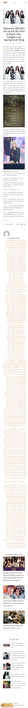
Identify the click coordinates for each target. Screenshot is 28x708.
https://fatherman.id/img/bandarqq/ (16, 318)
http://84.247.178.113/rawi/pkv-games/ (16, 376)
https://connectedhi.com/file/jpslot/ (16, 512)
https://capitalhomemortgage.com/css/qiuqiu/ (16, 369)
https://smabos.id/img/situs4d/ (16, 333)
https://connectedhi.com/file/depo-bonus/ (16, 505)
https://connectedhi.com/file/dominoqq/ (16, 509)
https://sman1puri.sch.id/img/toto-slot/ (16, 291)
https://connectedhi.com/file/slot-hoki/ (16, 527)
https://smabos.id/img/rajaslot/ (16, 354)
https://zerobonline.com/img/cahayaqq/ (16, 302)
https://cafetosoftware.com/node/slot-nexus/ (16, 449)
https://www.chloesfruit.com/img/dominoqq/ (16, 247)
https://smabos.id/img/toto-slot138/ (16, 338)
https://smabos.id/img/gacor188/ (16, 345)
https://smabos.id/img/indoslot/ (16, 347)
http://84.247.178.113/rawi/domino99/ (16, 380)
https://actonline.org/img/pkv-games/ (16, 309)
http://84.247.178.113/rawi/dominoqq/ (16, 374)
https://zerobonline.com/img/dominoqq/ (16, 296)
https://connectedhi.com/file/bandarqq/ (16, 503)
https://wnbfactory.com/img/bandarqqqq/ (16, 240)
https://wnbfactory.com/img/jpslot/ (16, 258)
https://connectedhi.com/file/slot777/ (16, 525)
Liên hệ (22, 705)
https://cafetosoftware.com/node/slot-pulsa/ (16, 489)
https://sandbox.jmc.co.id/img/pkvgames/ (16, 362)
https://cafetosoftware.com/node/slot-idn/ (16, 445)
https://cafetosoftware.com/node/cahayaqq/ (16, 463)
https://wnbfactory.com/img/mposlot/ (16, 260)
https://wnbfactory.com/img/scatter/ (16, 264)
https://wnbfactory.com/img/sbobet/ (16, 262)
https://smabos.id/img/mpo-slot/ (16, 331)
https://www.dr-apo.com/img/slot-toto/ (16, 396)
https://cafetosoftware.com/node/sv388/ (16, 460)
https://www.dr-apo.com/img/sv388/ (16, 398)
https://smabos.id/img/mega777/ (16, 351)
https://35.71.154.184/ (16, 541)
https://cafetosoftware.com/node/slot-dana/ (16, 487)
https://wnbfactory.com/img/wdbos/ (16, 267)
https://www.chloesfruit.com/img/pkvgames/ (16, 249)
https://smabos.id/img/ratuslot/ (16, 356)
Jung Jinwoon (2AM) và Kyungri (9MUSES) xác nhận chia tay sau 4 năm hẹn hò (13, 603)
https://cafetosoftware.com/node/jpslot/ (16, 416)
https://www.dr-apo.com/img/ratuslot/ (16, 403)
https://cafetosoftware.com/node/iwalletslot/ (16, 472)
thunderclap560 (9, 224)
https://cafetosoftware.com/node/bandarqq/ (16, 409)
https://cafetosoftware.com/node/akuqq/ (16, 469)
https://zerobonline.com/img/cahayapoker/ (16, 300)
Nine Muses (6, 220)
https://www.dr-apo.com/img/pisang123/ (16, 400)
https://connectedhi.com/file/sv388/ (16, 536)
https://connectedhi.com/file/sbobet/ (16, 521)
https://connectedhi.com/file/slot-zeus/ (16, 534)
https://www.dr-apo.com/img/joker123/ (16, 383)
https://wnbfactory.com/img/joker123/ (16, 256)
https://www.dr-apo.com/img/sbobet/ (16, 389)
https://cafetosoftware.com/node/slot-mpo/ (16, 447)
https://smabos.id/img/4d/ (16, 324)
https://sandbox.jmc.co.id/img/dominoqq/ (16, 360)
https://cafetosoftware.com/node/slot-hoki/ (16, 423)
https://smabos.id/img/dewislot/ (16, 343)
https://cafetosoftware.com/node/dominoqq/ (16, 412)
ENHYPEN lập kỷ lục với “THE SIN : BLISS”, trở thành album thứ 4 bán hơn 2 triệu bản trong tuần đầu (18, 684)
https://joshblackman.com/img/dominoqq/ (16, 314)
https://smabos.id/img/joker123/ (16, 329)
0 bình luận (19, 43)
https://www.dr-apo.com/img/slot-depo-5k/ (16, 393)
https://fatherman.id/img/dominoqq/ (16, 320)
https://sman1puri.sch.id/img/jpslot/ (16, 285)
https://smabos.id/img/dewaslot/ (16, 342)
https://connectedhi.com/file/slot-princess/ (16, 530)
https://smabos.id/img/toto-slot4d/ (16, 340)
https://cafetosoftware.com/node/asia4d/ (16, 476)
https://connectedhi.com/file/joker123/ (16, 511)
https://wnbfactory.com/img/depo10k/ (16, 253)
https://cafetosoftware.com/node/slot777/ (16, 436)
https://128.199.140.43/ (16, 293)
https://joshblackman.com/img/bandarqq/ (16, 313)
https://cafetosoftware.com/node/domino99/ (16, 411)
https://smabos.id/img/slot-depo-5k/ (16, 334)
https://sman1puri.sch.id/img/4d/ (16, 284)
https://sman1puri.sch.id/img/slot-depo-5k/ (16, 289)
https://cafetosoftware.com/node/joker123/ (16, 414)
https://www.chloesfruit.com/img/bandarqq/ (16, 245)
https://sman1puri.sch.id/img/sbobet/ (16, 287)
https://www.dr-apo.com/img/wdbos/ (16, 407)
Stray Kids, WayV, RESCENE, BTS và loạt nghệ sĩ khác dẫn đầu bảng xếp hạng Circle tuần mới (18, 666)
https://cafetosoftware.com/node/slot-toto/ (16, 456)
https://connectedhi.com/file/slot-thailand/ (16, 532)
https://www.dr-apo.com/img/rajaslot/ (16, 402)
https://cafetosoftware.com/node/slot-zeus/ (16, 458)
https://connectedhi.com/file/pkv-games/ (16, 518)
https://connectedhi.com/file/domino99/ (16, 507)
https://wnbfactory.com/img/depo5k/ (16, 255)
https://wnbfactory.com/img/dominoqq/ (16, 242)
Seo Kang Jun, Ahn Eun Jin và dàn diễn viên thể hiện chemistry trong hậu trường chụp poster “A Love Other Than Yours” (18, 655)
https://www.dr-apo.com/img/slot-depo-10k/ (16, 394)
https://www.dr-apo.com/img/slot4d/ (16, 405)
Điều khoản (17, 705)
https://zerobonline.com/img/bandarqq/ (16, 295)
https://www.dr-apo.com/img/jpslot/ (16, 385)
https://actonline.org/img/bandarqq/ (16, 305)
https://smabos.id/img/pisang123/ (16, 353)
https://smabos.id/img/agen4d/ (16, 325)
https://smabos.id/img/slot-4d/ (16, 358)
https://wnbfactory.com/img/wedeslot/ (16, 271)
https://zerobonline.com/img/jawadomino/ (16, 304)
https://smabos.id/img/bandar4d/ (16, 327)
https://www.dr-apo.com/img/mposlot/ (16, 387)
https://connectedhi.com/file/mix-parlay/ (16, 514)
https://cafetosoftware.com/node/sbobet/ (16, 434)
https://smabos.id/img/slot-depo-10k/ (16, 336)
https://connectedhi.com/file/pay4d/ (16, 516)
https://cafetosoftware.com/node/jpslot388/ (16, 474)
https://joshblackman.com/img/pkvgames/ (16, 316)
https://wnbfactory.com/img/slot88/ (16, 265)
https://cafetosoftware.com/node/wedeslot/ (16, 471)
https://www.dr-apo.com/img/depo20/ (16, 382)
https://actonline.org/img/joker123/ (16, 311)
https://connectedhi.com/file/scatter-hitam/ (16, 523)
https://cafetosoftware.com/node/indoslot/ (16, 485)
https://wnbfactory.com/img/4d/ (16, 251)
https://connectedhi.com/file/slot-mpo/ (16, 529)
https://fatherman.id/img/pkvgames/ (16, 322)
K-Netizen (14, 26)
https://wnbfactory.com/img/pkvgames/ (16, 244)
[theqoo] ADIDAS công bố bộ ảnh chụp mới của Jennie (18, 675)
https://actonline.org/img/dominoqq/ (16, 307)
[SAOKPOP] (4, 2)
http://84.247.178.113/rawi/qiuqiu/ (16, 378)
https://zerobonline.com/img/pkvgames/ (16, 298)
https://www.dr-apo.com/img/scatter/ (16, 391)
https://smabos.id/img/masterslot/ (16, 349)
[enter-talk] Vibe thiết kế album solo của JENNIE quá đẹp (18, 645)
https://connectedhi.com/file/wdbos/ (16, 538)
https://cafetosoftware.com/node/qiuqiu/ (16, 420)
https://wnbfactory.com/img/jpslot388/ (16, 269)
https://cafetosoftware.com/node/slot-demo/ (16, 438)
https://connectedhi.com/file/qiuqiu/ (16, 520)
